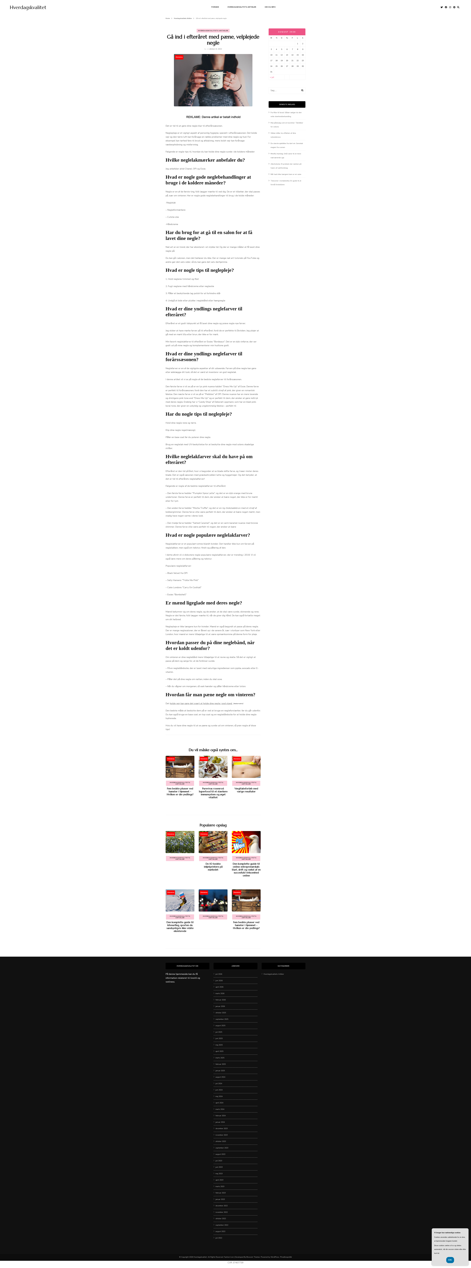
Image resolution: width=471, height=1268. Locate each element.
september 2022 (222, 1225)
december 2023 (222, 1128)
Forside (215, 7)
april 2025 (219, 1051)
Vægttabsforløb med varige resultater (246, 790)
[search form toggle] (458, 7)
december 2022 (222, 1206)
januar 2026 (220, 1006)
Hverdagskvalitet (28, 7)
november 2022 (222, 1212)
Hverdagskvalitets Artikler (242, 7)
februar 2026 (221, 1000)
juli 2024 (219, 1083)
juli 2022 (219, 1238)
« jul (272, 77)
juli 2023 (219, 1161)
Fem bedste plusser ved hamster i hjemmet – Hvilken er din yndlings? (180, 791)
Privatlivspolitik (286, 1257)
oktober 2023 (221, 1141)
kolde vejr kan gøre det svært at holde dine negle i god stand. (201, 703)
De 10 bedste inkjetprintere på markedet (213, 866)
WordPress (275, 1257)
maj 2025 (219, 1045)
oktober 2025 (221, 1013)
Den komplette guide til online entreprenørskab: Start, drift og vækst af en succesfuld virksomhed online (246, 869)
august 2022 (220, 1231)
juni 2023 (219, 1167)
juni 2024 (219, 1090)
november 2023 (222, 1135)
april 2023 (219, 1180)
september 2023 (222, 1148)
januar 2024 (220, 1122)
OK (450, 1259)
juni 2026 (219, 980)
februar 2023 (221, 1193)
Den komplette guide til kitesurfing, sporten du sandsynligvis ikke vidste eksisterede (180, 927)
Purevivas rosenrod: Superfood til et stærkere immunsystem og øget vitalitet (213, 793)
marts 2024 (220, 1109)
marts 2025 (220, 1058)
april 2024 (219, 1103)
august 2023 (220, 1154)
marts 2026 (220, 993)
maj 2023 (219, 1173)
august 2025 (220, 1025)
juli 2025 (219, 1032)
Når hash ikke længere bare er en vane (286, 174)
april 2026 (219, 987)
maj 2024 (219, 1096)
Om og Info (270, 7)
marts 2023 (220, 1186)
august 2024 (220, 1077)
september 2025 (222, 1019)
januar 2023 (220, 1199)
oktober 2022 (221, 1218)
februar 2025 (221, 1064)
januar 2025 (220, 1070)
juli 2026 (219, 974)
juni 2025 (219, 1038)
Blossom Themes (253, 1257)
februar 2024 (221, 1115)
